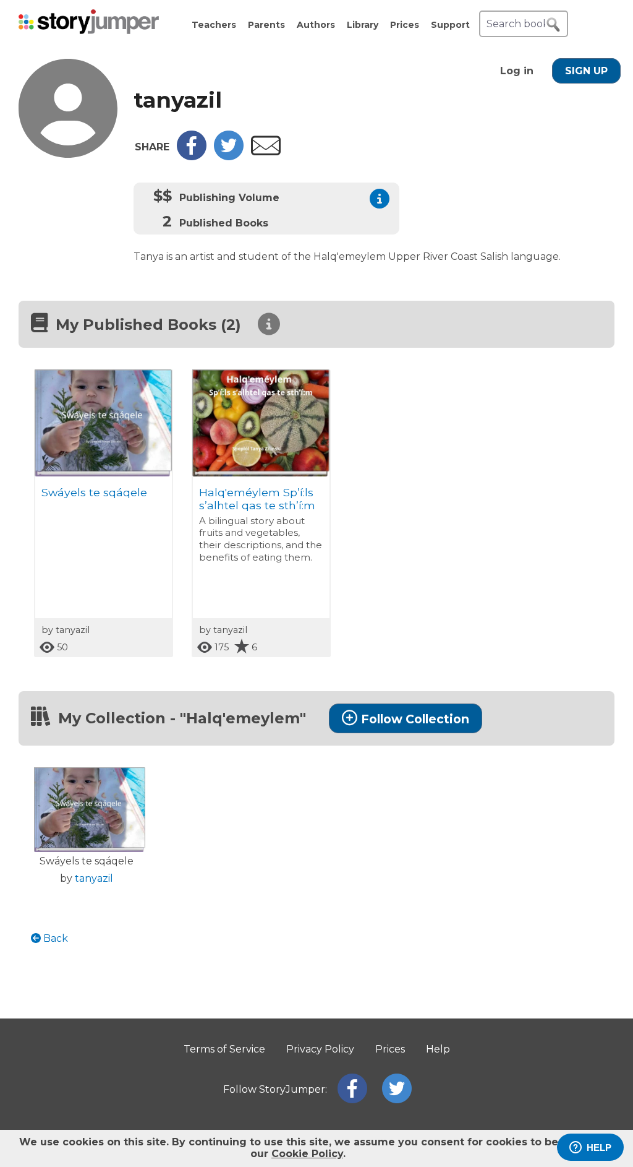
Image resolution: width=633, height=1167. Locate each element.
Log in (516, 71)
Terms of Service (224, 1049)
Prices (404, 24)
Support (450, 24)
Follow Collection (415, 719)
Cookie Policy (307, 1154)
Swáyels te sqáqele (94, 492)
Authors (316, 24)
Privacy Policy (320, 1049)
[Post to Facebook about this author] (191, 157)
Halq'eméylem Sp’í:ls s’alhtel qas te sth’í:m (257, 499)
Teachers (214, 24)
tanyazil (94, 878)
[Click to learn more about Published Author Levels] (379, 199)
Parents (266, 24)
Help (438, 1049)
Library (362, 24)
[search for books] (553, 24)
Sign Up (586, 71)
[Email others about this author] (266, 152)
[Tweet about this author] (229, 157)
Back (54, 938)
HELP (599, 1147)
